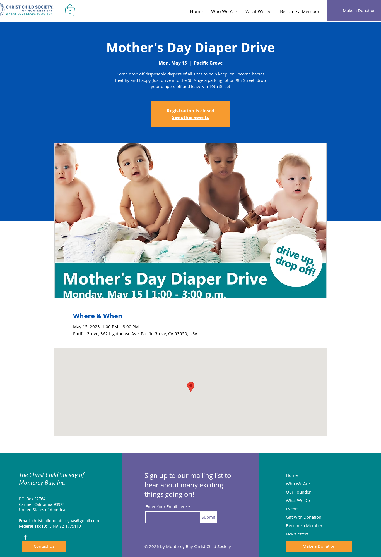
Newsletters (297, 534)
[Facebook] (25, 537)
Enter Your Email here (166, 506)
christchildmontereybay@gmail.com (65, 520)
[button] (70, 10)
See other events (190, 117)
